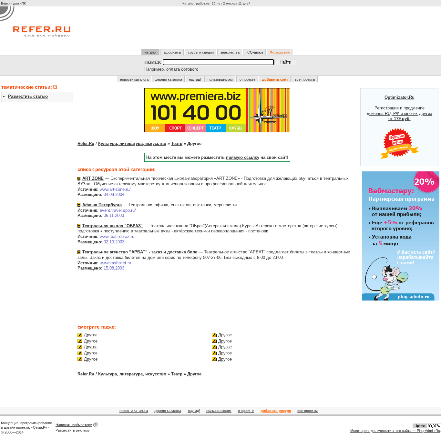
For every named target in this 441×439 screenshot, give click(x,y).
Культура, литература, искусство (132, 143)
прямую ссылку (242, 157)
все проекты (305, 79)
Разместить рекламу (73, 430)
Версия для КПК (13, 3)
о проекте (247, 79)
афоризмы (172, 52)
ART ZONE (93, 178)
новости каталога (134, 79)
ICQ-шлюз (254, 52)
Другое (90, 334)
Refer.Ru (85, 143)
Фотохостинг (280, 52)
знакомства (230, 52)
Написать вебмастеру (74, 425)
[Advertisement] (217, 30)
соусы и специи (201, 52)
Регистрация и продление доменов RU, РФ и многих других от (399, 108)
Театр (176, 143)
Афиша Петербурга (102, 204)
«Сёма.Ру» (40, 427)
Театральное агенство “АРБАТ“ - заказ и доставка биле (139, 252)
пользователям (220, 79)
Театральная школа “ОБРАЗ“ (112, 225)
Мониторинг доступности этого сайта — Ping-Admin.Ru (395, 431)
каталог (151, 52)
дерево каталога (168, 79)
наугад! (195, 79)
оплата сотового (182, 69)
